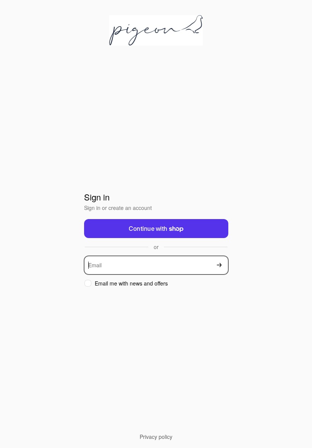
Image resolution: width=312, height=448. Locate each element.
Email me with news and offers (131, 283)
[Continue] (219, 265)
